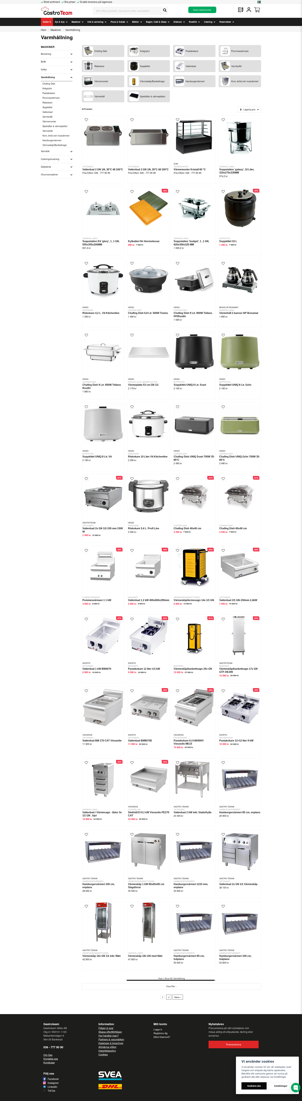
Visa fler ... (171, 986)
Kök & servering (95, 21)
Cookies (103, 1054)
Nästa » (177, 997)
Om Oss (47, 1055)
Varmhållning (48, 77)
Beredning (46, 53)
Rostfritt (193, 21)
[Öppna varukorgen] (257, 10)
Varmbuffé (47, 116)
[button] (259, 2)
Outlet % (47, 21)
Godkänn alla (254, 1086)
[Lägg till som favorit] (241, 10)
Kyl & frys (59, 21)
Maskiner (76, 21)
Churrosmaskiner (49, 174)
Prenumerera (233, 1044)
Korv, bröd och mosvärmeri (55, 135)
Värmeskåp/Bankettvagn (54, 145)
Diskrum (177, 21)
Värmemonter (49, 121)
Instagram (53, 1083)
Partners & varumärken (111, 1039)
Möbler (135, 21)
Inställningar (280, 1086)
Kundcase (49, 1062)
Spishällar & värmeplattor (54, 126)
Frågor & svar (105, 1028)
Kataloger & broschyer (110, 1043)
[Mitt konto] (249, 10)
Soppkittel (47, 107)
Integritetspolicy (107, 1051)
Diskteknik (46, 166)
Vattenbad (47, 112)
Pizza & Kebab (118, 21)
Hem (43, 30)
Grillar (44, 69)
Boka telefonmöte (202, 10)
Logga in (158, 1029)
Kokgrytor (47, 88)
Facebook (53, 1079)
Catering (208, 21)
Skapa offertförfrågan (110, 1032)
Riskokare (47, 102)
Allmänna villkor (107, 1047)
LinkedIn (52, 1087)
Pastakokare (48, 93)
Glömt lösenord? (162, 1037)
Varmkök (45, 151)
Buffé (43, 61)
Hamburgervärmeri (51, 140)
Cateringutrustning (50, 159)
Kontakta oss (50, 1059)
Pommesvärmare (51, 97)
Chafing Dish (48, 83)
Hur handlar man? (108, 1035)
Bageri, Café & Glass (156, 21)
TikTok (51, 1090)
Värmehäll (47, 130)
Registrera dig (161, 1033)
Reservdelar (225, 21)
